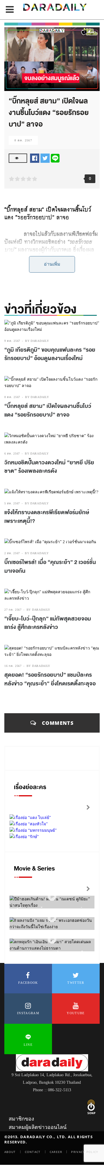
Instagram (28, 1013)
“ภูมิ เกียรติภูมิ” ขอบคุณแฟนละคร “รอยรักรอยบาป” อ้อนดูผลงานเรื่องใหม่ (49, 354)
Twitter (75, 982)
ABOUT (10, 1151)
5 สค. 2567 (12, 503)
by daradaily (37, 340)
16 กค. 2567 (13, 665)
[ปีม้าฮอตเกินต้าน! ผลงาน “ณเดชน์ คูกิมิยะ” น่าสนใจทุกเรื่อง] (52, 896)
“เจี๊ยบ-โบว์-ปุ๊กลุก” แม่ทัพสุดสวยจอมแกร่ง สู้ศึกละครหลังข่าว (47, 623)
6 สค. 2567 (12, 453)
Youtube (76, 1013)
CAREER (56, 1151)
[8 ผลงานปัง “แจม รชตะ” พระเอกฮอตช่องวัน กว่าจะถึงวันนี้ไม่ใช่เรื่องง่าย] (52, 918)
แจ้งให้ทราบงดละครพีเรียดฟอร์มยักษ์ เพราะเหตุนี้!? (46, 517)
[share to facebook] (34, 158)
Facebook (28, 982)
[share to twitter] (45, 158)
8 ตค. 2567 (23, 140)
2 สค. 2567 (12, 553)
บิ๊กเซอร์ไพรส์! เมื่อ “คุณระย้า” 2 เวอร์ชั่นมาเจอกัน (50, 567)
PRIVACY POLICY (84, 1151)
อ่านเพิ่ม (52, 264)
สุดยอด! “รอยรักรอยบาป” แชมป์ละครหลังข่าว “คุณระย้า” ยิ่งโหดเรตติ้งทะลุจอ (50, 679)
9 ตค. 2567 (12, 340)
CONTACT (33, 1151)
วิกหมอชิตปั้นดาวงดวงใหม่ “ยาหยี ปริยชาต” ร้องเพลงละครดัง (49, 467)
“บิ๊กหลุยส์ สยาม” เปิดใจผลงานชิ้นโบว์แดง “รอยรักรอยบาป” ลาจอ (47, 410)
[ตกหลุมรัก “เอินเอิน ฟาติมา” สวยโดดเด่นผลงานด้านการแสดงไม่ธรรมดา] (52, 939)
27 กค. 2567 (13, 609)
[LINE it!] (55, 158)
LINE (28, 1044)
